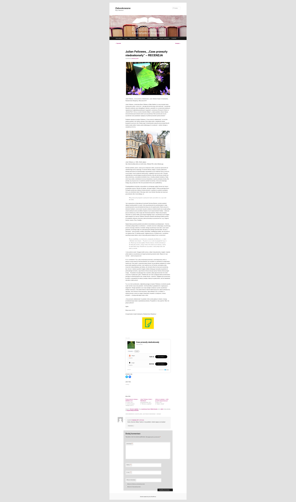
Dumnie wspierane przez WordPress (148, 496)
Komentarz (129, 443)
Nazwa (129, 464)
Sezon (148, 409)
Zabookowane (123, 8)
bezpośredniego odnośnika (133, 410)
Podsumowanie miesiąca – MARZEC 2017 (132, 400)
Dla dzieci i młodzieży (152, 38)
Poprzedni (118, 43)
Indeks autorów (141, 38)
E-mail (129, 472)
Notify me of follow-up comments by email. (136, 484)
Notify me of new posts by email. (134, 486)
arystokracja (144, 409)
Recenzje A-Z (133, 38)
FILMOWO (174, 38)
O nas (126, 38)
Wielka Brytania (153, 409)
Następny (178, 43)
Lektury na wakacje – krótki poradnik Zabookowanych (161, 400)
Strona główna (119, 38)
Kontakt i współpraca (164, 38)
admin (162, 409)
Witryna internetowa (131, 480)
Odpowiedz (131, 425)
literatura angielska (134, 409)
